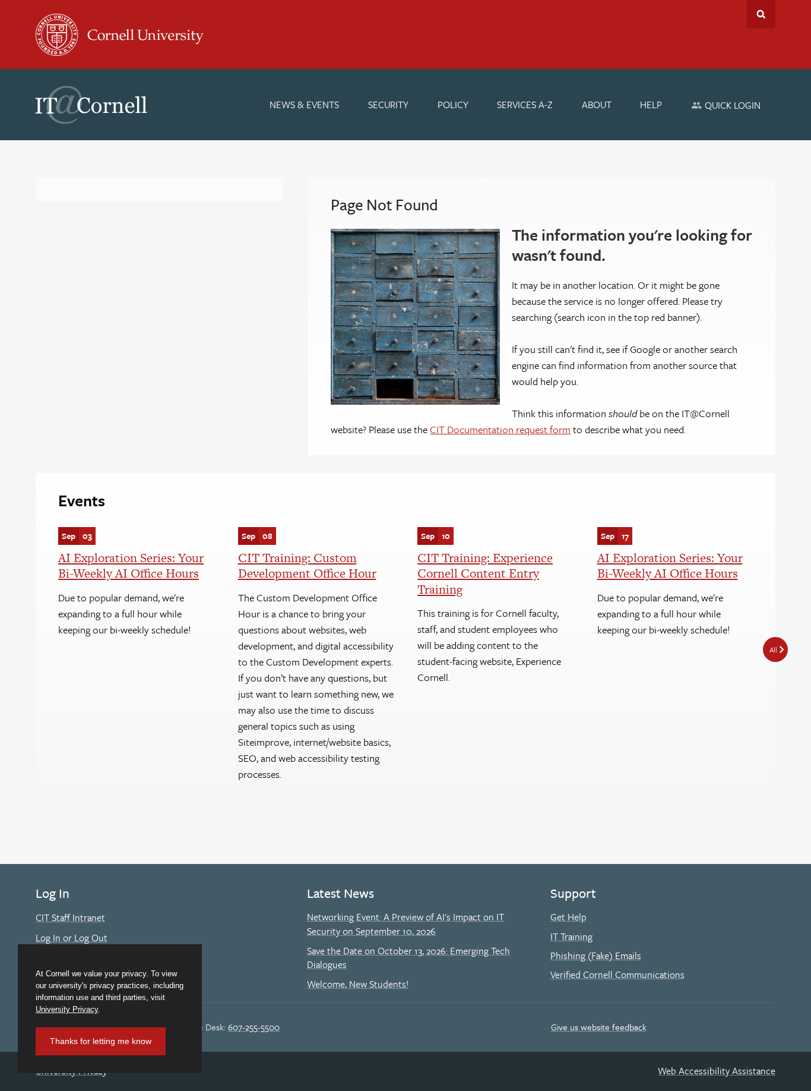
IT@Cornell (91, 105)
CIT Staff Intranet (70, 917)
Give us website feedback (599, 1026)
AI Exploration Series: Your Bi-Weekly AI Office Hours (131, 565)
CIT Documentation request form (500, 429)
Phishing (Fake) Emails (595, 955)
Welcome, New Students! (357, 984)
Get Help (568, 917)
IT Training (571, 936)
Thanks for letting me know (100, 1041)
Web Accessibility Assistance (716, 1071)
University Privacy (67, 1009)
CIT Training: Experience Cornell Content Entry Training (485, 573)
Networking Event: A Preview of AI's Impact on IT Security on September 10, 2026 (405, 924)
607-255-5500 (254, 1026)
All (773, 649)
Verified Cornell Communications (617, 974)
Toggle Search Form (761, 14)
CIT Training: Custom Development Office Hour (307, 565)
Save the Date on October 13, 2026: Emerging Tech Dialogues (408, 958)
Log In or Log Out (71, 938)
